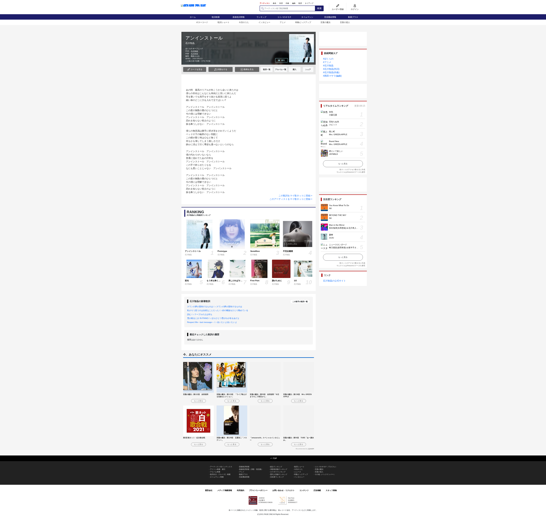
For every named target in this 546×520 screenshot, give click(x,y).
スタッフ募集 (331, 490)
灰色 (331, 112)
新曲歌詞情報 (239, 17)
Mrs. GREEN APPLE (338, 134)
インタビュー (264, 22)
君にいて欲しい (336, 151)
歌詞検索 (216, 17)
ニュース (297, 472)
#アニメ (327, 62)
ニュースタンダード (338, 244)
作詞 (281, 3)
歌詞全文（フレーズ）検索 (220, 474)
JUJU (331, 238)
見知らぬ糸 (334, 122)
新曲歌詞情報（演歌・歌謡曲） (251, 469)
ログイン (355, 9)
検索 (319, 8)
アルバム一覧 (280, 69)
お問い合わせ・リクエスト (283, 490)
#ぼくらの (328, 59)
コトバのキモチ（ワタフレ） (326, 467)
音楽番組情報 (330, 17)
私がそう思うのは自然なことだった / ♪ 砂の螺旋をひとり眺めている (217, 310)
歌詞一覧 (266, 69)
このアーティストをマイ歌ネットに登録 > (290, 199)
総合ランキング (276, 467)
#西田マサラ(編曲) (332, 76)
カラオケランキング (278, 472)
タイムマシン (307, 17)
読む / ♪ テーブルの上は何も (199, 314)
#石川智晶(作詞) (331, 69)
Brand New (334, 141)
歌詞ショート (223, 22)
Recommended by (302, 449)
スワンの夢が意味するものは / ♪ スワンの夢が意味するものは (214, 306)
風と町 (332, 131)
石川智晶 (194, 51)
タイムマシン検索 (217, 477)
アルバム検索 (215, 472)
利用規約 (240, 490)
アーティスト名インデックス (221, 467)
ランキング (261, 17)
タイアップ (309, 3)
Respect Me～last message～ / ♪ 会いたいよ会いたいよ (212, 322)
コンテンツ (304, 490)
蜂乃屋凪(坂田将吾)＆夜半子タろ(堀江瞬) (347, 247)
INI (330, 208)
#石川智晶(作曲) (331, 72)
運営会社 (208, 490)
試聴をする (222, 69)
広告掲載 (317, 490)
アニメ (283, 22)
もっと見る (343, 164)
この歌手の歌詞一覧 (300, 302)
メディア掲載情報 (224, 490)
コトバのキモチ (284, 17)
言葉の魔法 (325, 22)
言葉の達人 (345, 22)
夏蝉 (331, 235)
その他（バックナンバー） (325, 474)
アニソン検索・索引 (217, 469)
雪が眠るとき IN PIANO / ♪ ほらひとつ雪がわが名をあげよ (213, 318)
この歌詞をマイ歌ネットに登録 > (295, 195)
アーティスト (265, 3)
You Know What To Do (339, 205)
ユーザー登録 (338, 9)
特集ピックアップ (303, 22)
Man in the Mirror (337, 225)
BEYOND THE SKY (337, 215)
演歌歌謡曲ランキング (278, 469)
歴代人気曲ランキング (278, 474)
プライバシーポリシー (258, 490)
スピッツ (333, 124)
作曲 (287, 3)
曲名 (274, 3)
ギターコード (202, 22)
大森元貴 (333, 115)
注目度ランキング (277, 477)
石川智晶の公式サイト (334, 281)
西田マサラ (195, 56)
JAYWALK (333, 154)
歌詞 (300, 3)
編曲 (293, 3)
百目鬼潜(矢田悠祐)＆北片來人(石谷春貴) (347, 228)
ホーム (193, 17)
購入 (294, 69)
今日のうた (244, 22)
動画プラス (353, 17)
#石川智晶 (328, 65)
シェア (308, 69)
